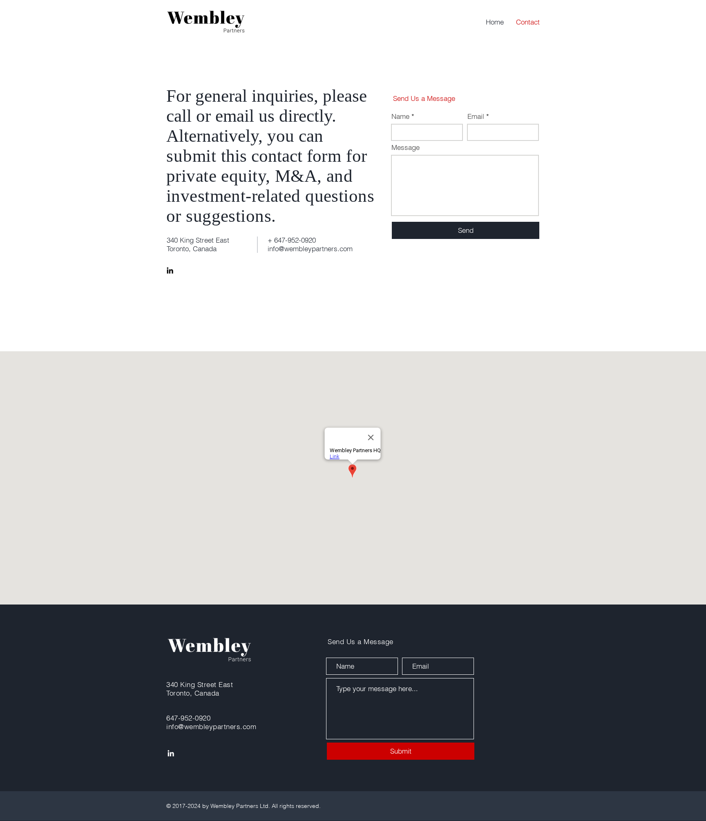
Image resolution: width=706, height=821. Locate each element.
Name (400, 116)
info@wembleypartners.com (310, 248)
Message (405, 147)
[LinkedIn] (169, 270)
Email (475, 116)
